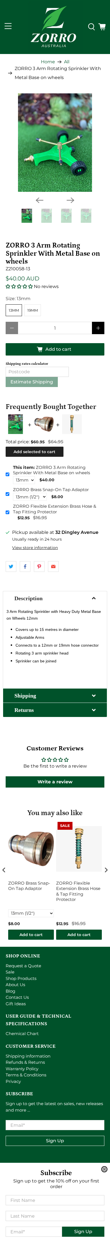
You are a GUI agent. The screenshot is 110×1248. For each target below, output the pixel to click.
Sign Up (83, 1231)
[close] (104, 1169)
